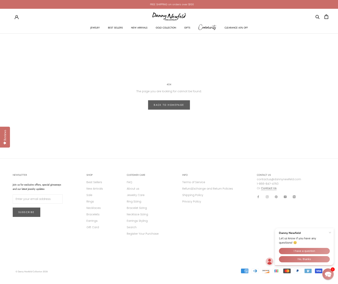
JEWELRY (95, 27)
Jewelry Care (136, 195)
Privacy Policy (191, 201)
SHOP (89, 175)
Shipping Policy (192, 195)
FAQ (129, 182)
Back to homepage (169, 105)
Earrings (92, 221)
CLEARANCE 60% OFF (236, 27)
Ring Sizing (134, 201)
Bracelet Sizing (137, 208)
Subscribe (26, 212)
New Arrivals (94, 189)
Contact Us (269, 188)
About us (133, 189)
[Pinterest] (276, 196)
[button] (328, 274)
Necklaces (93, 208)
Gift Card (92, 227)
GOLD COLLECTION (166, 27)
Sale (89, 195)
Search (132, 227)
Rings (90, 201)
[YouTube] (285, 196)
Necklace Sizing (137, 214)
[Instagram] (267, 196)
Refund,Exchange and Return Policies (207, 189)
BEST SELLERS (115, 27)
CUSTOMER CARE (136, 175)
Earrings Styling (137, 221)
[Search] (318, 17)
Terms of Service (193, 182)
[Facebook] (258, 196)
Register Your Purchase (143, 234)
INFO (185, 175)
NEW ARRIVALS (139, 27)
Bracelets (93, 214)
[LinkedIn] (294, 196)
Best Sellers (94, 182)
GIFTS (187, 27)
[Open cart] (326, 16)
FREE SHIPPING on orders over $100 (172, 4)
